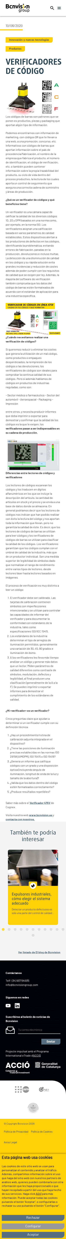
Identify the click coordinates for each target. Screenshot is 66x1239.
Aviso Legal (10, 1142)
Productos (15, 48)
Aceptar (33, 1234)
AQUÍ (39, 1194)
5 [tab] (27, 929)
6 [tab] (33, 929)
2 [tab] (9, 929)
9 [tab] (51, 929)
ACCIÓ (37, 1055)
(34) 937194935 (20, 980)
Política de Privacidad (16, 1131)
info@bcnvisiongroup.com (22, 985)
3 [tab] (15, 929)
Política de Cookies (41, 1131)
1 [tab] (3, 929)
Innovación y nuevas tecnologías (29, 40)
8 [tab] (45, 929)
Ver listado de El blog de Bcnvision (39, 952)
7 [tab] (39, 929)
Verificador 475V (40, 803)
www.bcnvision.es (41, 815)
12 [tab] (33, 935)
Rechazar (33, 1217)
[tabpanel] (33, 887)
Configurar (33, 1226)
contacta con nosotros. (20, 819)
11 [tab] (63, 929)
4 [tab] (21, 929)
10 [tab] (57, 929)
